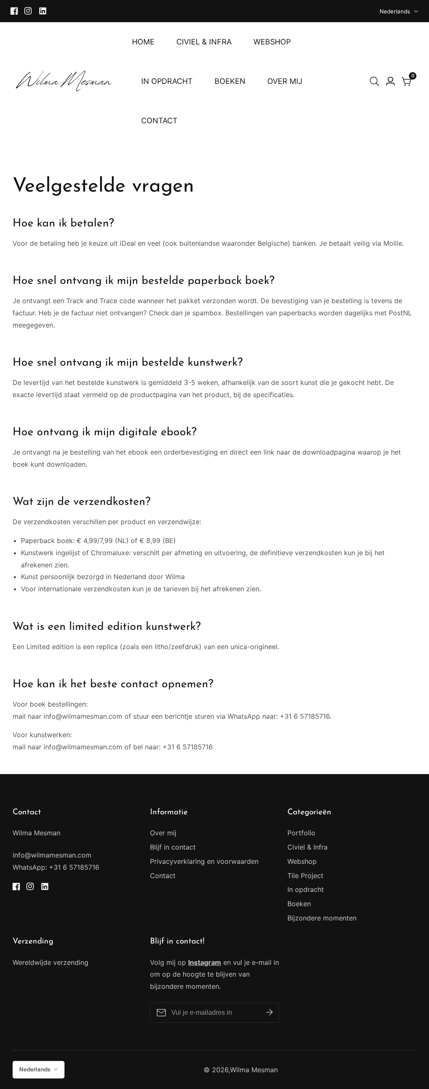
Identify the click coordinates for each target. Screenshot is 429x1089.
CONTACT (159, 120)
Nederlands (396, 11)
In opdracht (305, 889)
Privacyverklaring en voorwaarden (204, 861)
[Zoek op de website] (376, 81)
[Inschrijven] (269, 1013)
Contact (163, 875)
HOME (143, 41)
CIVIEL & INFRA (204, 41)
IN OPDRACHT (167, 81)
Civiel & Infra (307, 847)
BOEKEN (230, 81)
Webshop (302, 861)
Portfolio (301, 833)
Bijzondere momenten (322, 918)
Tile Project (305, 875)
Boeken (299, 903)
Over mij (163, 833)
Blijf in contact (173, 847)
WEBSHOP (272, 41)
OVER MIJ (284, 81)
